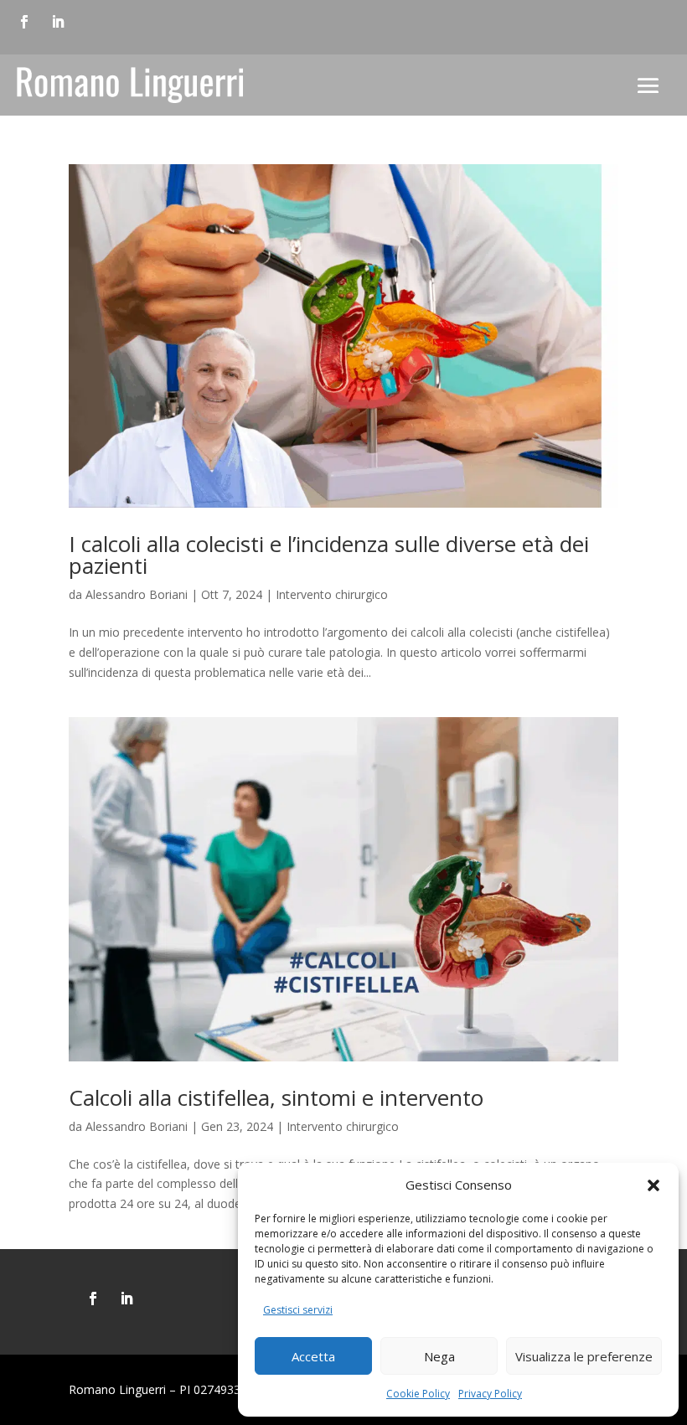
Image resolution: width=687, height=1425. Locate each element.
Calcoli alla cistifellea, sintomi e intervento (276, 1097)
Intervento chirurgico (332, 594)
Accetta (313, 1356)
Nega (439, 1356)
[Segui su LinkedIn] (57, 21)
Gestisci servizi (298, 1310)
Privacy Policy (490, 1393)
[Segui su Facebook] (24, 21)
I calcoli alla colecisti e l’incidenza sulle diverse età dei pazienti (329, 555)
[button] (653, 1185)
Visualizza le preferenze (584, 1356)
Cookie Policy (418, 1393)
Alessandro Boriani (136, 594)
